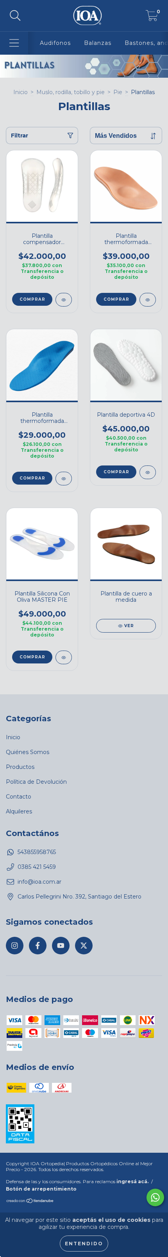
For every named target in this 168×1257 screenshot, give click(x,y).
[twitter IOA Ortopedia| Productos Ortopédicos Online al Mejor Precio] (84, 945)
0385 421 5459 (37, 866)
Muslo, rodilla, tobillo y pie (70, 92)
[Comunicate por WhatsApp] (155, 1197)
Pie (117, 92)
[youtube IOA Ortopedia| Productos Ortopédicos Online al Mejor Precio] (61, 945)
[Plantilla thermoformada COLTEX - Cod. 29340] (147, 300)
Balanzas (97, 42)
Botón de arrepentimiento (41, 1189)
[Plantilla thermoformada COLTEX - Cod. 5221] (63, 478)
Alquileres (19, 811)
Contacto (18, 796)
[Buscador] (15, 15)
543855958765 (37, 852)
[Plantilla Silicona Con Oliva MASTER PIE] (63, 657)
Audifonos (55, 42)
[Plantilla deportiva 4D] (147, 472)
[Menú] (14, 43)
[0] (151, 17)
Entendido (84, 1243)
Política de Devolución (36, 781)
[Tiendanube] (30, 1202)
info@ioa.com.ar (39, 881)
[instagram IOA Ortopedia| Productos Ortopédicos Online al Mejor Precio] (14, 945)
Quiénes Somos (27, 752)
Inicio (20, 92)
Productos (20, 766)
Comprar (32, 299)
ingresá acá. (132, 1181)
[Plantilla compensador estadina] (63, 300)
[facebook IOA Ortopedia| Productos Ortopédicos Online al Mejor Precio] (37, 945)
